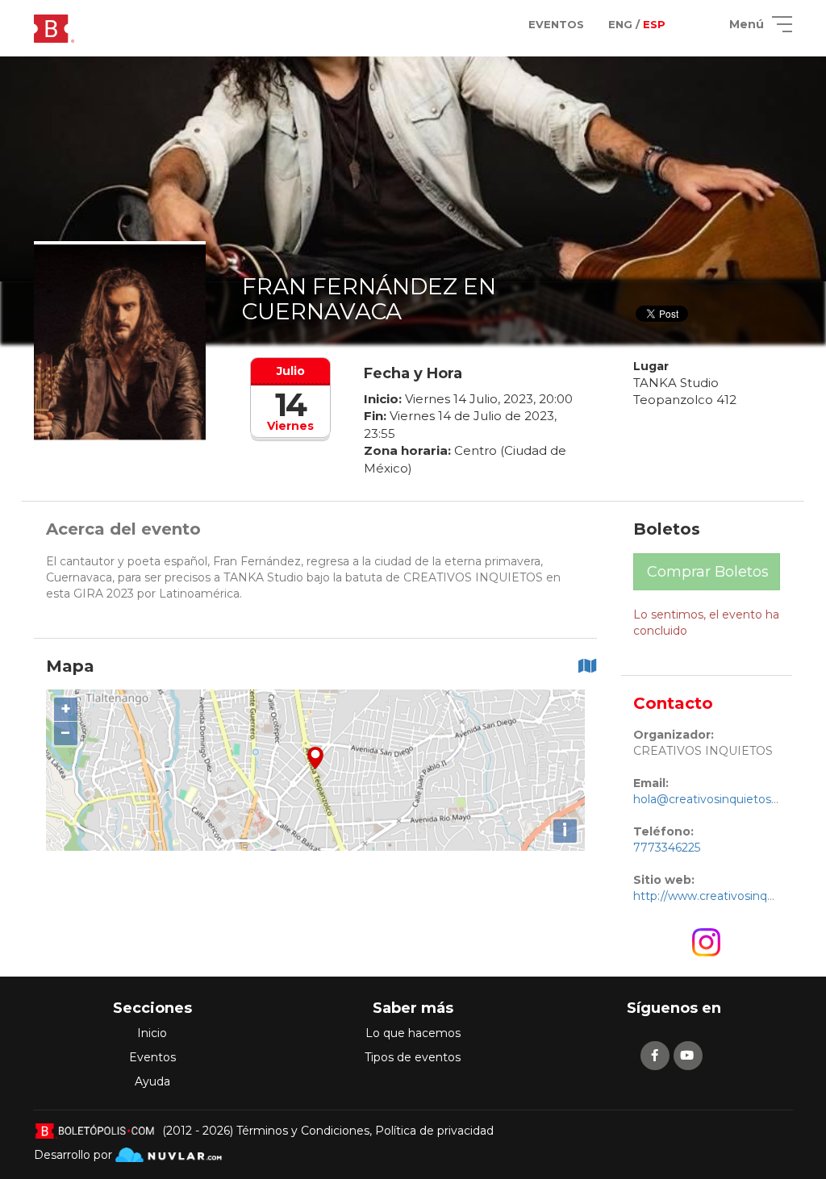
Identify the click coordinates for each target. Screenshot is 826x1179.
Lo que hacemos (413, 1033)
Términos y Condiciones (302, 1130)
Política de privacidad (434, 1130)
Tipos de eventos (413, 1057)
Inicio (152, 1033)
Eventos (152, 1057)
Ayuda (152, 1081)
